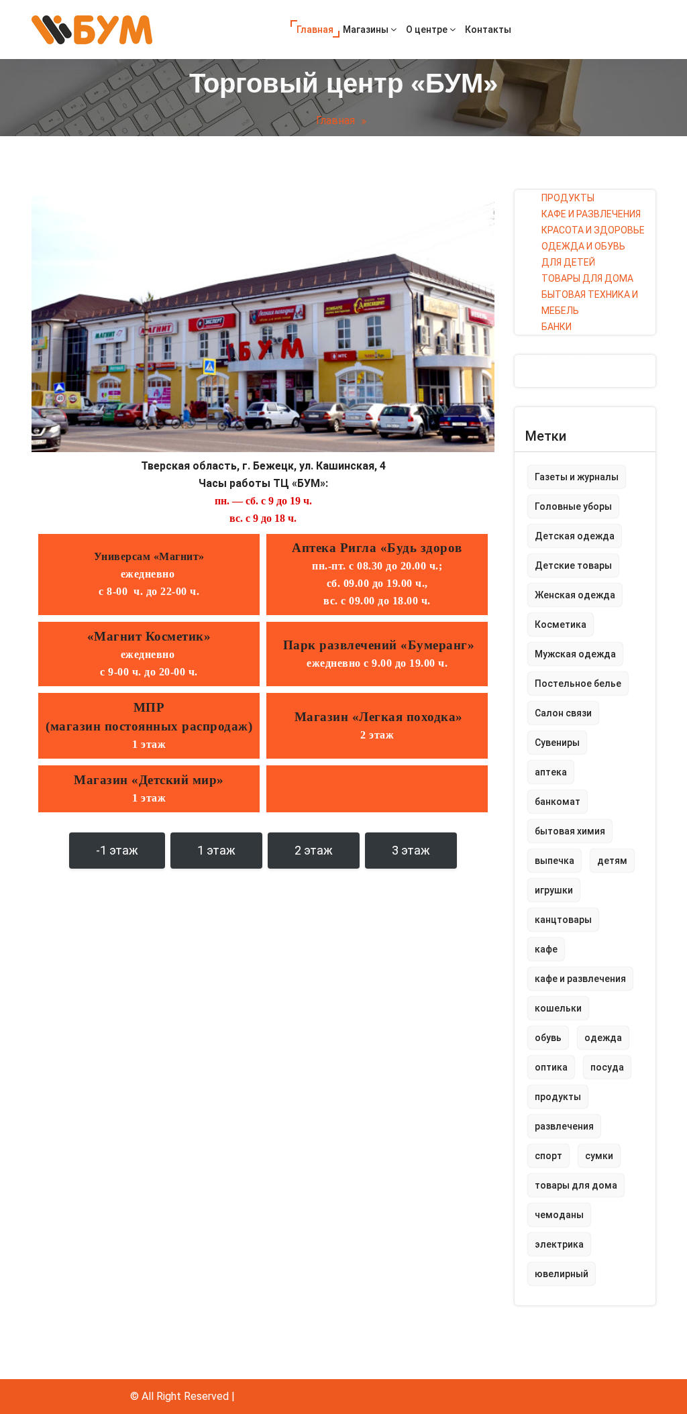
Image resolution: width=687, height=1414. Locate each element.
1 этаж (216, 850)
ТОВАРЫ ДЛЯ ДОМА (587, 278)
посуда (607, 1067)
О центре (428, 29)
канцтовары (563, 919)
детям (612, 860)
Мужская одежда (575, 654)
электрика (559, 1244)
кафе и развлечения (580, 978)
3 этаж (411, 850)
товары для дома (576, 1185)
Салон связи (563, 713)
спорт (548, 1155)
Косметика (560, 624)
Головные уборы (573, 506)
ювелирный (561, 1273)
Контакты (488, 29)
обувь (548, 1037)
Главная (315, 29)
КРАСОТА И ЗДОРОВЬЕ (593, 230)
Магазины (366, 29)
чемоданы (559, 1214)
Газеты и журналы (577, 477)
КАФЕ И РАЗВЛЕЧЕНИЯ (591, 214)
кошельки (558, 1008)
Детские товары (573, 565)
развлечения (564, 1126)
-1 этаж (117, 850)
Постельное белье (578, 683)
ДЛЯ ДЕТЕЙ (568, 262)
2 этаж (314, 850)
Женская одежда (575, 595)
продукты (558, 1096)
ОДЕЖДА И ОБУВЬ (583, 246)
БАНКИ (556, 326)
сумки (599, 1155)
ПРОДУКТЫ (567, 198)
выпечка (554, 860)
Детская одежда (575, 536)
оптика (551, 1067)
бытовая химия (570, 831)
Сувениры (557, 742)
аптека (551, 772)
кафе (546, 949)
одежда (603, 1037)
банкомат (557, 801)
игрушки (554, 890)
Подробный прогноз (585, 363)
